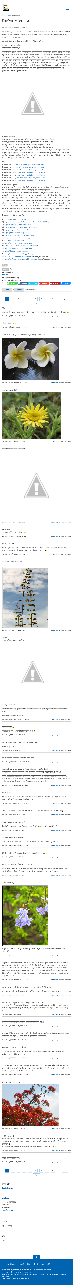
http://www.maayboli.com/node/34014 (31, 180)
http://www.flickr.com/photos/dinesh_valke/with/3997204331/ (26, 222)
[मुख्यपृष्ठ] (5, 7)
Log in (7, 289)
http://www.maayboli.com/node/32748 (30, 177)
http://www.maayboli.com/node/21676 (30, 164)
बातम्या (42, 1264)
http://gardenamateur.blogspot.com (17, 232)
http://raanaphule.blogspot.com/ (17, 256)
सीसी (48, 1264)
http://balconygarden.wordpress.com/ (18, 243)
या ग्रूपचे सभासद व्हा (8, 1210)
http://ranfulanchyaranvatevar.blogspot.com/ (21, 259)
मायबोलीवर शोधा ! (7, 1240)
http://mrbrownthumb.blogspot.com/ (18, 248)
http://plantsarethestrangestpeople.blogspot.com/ (22, 227)
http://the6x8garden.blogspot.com (17, 251)
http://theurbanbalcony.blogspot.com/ (19, 254)
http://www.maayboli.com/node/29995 (31, 172)
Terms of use (6, 1278)
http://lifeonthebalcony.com (14, 240)
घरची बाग (5, 275)
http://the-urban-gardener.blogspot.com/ (19, 235)
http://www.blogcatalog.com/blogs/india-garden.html (23, 238)
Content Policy (26, 1278)
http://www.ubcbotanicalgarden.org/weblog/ (21, 245)
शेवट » (36, 303)
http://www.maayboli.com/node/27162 (30, 170)
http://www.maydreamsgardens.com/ (17, 224)
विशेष (28, 1264)
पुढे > (65, 299)
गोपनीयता (18, 1272)
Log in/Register (7, 1188)
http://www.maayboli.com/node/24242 (30, 167)
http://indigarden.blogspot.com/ (16, 230)
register (19, 289)
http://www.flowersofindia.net (15, 219)
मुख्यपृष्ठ (9, 16)
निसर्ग (9, 265)
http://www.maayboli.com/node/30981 (31, 175)
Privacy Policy (16, 1278)
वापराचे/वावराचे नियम (8, 1272)
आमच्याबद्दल (25, 1272)
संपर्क (31, 1272)
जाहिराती (35, 1264)
